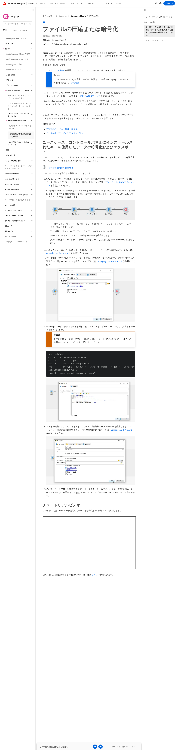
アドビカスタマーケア (90, 96)
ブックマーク (153, 17)
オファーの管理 (10, 205)
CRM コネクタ (10, 155)
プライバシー (10, 80)
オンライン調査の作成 (12, 189)
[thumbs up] (95, 747)
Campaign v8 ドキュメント (58, 253)
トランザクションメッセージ (14, 210)
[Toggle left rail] (32, 10)
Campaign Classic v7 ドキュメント (86, 16)
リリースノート (10, 43)
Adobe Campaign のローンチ (17, 59)
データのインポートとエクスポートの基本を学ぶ (20, 96)
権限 (7, 150)
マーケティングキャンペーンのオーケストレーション (18, 167)
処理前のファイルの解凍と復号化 (62, 129)
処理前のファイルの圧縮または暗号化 (21, 135)
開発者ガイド (9, 231)
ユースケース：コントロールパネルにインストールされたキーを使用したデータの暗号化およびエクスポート (159, 31)
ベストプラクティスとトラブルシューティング (18, 143)
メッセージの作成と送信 (12, 161)
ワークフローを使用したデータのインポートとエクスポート (20, 106)
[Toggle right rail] (145, 10)
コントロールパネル (55, 70)
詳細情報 (75, 82)
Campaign (63, 16)
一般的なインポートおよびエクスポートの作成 (18, 114)
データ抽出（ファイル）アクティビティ (65, 133)
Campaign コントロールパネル (17, 241)
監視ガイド (8, 226)
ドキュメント (49, 16)
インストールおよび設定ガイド (15, 221)
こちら (94, 574)
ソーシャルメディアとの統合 (14, 215)
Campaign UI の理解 (14, 64)
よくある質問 (10, 75)
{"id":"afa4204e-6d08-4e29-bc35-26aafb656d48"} (69, 44)
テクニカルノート (10, 236)
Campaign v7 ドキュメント (15, 38)
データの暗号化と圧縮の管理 (17, 120)
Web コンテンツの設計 (12, 184)
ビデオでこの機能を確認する (59, 168)
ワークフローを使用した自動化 (17, 200)
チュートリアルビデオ (155, 40)
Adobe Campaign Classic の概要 (18, 54)
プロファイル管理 (12, 85)
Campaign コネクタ (14, 69)
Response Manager (12, 174)
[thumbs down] (100, 747)
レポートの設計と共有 (12, 179)
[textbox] (17, 23)
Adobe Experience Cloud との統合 (16, 195)
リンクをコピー (167, 17)
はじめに (7, 49)
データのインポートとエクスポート (17, 90)
